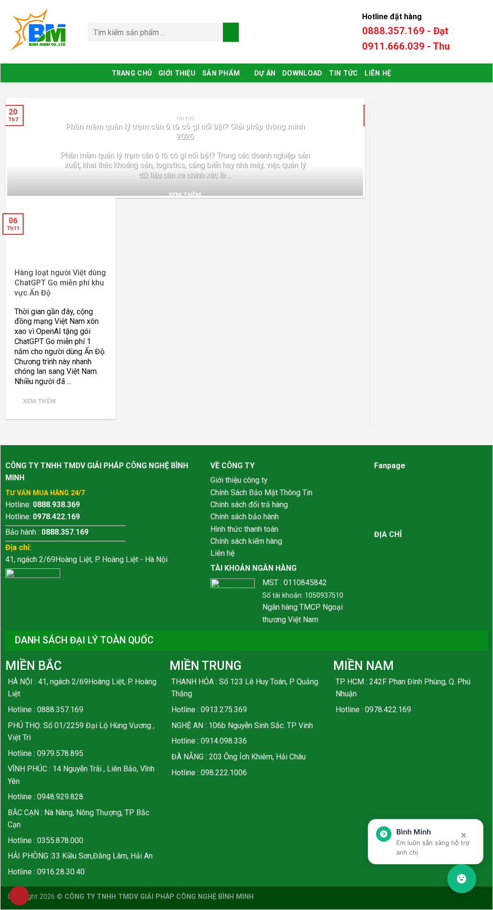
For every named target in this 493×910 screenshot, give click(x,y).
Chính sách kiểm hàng (246, 541)
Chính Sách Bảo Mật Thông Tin (261, 492)
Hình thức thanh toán (244, 529)
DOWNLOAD (302, 73)
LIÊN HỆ (377, 73)
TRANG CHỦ (132, 73)
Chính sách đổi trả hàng (249, 504)
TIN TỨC (343, 73)
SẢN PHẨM (221, 73)
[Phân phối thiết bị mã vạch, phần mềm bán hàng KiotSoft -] (40, 32)
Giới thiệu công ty (238, 480)
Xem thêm (185, 194)
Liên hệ (222, 553)
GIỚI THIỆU (176, 73)
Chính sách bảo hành (244, 516)
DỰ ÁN (264, 73)
